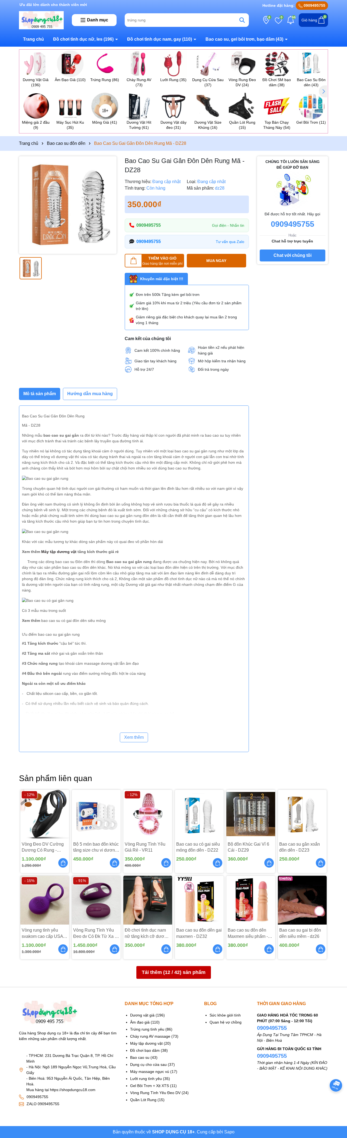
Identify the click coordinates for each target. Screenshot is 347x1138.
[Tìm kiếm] (242, 20)
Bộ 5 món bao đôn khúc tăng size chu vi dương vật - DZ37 (96, 848)
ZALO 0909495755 (43, 1104)
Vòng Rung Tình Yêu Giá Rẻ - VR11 (145, 847)
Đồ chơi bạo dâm (145, 1050)
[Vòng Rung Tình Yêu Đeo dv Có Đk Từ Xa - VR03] (96, 900)
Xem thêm (134, 737)
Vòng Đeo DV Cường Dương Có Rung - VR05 (43, 848)
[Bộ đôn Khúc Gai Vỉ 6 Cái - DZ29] (250, 814)
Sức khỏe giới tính (225, 1015)
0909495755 (314, 5)
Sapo (229, 1132)
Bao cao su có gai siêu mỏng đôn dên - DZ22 (198, 847)
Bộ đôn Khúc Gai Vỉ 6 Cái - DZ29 (248, 847)
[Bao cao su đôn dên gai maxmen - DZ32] (199, 900)
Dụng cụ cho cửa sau (148, 1064)
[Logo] (41, 20)
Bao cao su (139, 1057)
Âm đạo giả (140, 1022)
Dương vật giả (142, 1015)
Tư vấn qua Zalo (230, 241)
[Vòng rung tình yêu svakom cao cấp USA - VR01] (44, 900)
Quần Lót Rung (143, 1100)
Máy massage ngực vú (149, 1071)
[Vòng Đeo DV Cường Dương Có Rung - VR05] (44, 814)
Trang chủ (33, 39)
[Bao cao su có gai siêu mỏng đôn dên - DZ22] (199, 814)
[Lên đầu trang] (336, 1100)
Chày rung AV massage (150, 1036)
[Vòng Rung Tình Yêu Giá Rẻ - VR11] (147, 814)
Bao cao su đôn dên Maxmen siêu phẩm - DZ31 (248, 933)
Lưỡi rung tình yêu (146, 1078)
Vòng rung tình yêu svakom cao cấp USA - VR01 (43, 933)
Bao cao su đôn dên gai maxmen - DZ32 (199, 933)
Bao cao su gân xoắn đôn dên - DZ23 (299, 847)
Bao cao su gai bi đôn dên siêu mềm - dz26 (300, 933)
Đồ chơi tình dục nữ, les (83, 39)
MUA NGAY (216, 260)
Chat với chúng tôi (292, 255)
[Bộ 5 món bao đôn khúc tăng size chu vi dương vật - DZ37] (96, 814)
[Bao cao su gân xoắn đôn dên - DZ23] (302, 814)
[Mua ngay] (63, 863)
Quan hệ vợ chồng (226, 1022)
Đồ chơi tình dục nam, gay (159, 39)
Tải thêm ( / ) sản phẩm (173, 972)
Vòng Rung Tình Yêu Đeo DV (155, 1093)
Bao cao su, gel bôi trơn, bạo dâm (244, 39)
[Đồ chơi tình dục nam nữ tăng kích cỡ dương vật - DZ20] (147, 900)
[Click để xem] (68, 205)
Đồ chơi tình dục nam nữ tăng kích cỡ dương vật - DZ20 (147, 933)
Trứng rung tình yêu (147, 1029)
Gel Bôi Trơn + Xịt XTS (149, 1085)
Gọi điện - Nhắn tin (228, 225)
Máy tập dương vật (58, 551)
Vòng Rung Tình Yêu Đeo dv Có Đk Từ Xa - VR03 (94, 933)
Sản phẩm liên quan (55, 778)
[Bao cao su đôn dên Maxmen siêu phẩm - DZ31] (250, 900)
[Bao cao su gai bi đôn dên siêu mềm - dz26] (302, 900)
